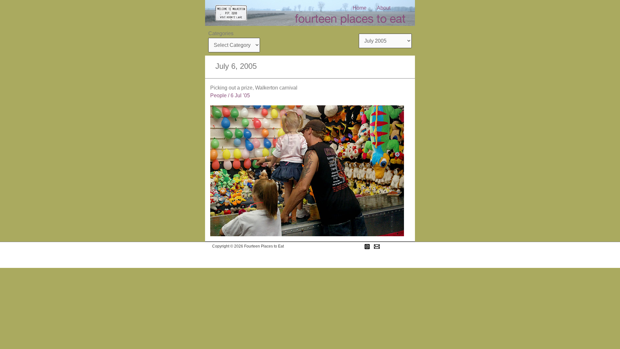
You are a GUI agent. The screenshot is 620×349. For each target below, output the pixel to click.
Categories (220, 33)
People (218, 95)
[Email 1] (377, 246)
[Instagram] (367, 246)
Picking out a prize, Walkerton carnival (253, 87)
